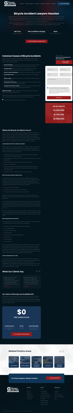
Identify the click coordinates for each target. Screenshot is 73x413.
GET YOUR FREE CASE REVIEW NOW (21, 334)
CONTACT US (59, 97)
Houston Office (30, 396)
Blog (55, 398)
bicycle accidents (10, 61)
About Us (48, 3)
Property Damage (58, 395)
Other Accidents (44, 404)
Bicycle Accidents (44, 402)
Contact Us (53, 3)
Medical (56, 393)
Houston (17, 266)
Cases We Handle (29, 3)
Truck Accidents (44, 393)
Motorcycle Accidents (45, 395)
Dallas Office (29, 395)
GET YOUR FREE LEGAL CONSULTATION (36, 41)
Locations (22, 3)
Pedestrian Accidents (45, 396)
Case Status (42, 3)
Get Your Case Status (59, 396)
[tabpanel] (11, 280)
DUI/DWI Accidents (44, 400)
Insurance (57, 391)
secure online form (10, 265)
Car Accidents (44, 391)
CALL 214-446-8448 (64, 3)
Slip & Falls (43, 398)
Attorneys (37, 3)
